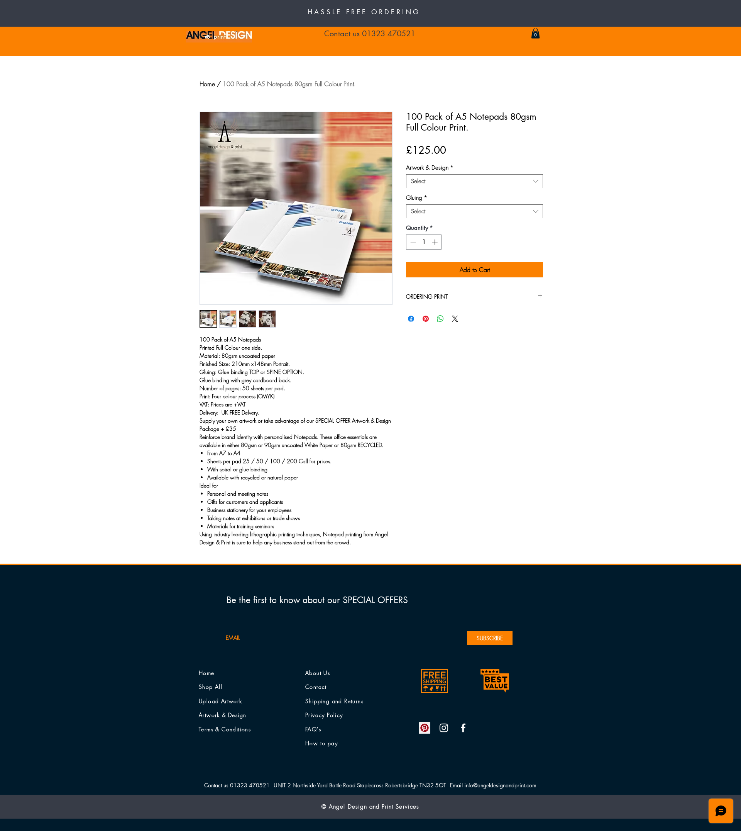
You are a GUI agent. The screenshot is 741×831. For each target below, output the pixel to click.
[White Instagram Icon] (444, 728)
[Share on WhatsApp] (440, 318)
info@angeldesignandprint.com (500, 785)
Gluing (416, 197)
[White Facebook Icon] (463, 728)
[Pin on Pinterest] (425, 318)
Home (207, 84)
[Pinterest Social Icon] (424, 728)
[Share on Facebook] (411, 318)
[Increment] (435, 242)
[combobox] (474, 181)
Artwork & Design (429, 167)
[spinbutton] (424, 242)
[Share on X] (455, 318)
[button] (535, 33)
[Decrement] (412, 242)
